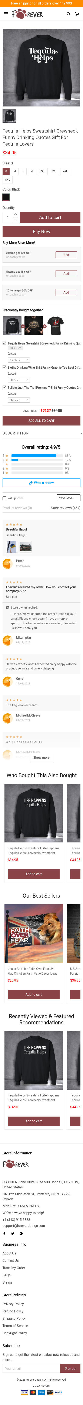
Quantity (9, 208)
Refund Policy (13, 1311)
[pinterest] (23, 1233)
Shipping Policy (14, 1318)
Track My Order (14, 1268)
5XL (7, 179)
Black (16, 189)
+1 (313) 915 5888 (16, 1220)
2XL (42, 171)
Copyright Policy (15, 1333)
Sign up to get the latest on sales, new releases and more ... (41, 1357)
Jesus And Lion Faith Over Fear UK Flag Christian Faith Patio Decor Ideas (32, 971)
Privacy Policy (13, 1304)
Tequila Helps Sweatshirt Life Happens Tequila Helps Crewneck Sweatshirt (33, 851)
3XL (54, 171)
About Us (9, 1253)
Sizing (7, 1282)
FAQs (7, 1275)
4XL (65, 171)
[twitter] (14, 1233)
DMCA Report (41, 1385)
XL (32, 171)
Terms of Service (15, 1326)
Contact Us (11, 1261)
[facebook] (6, 1233)
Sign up (70, 1368)
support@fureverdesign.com (24, 1226)
